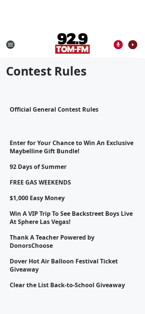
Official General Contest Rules (54, 109)
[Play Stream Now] (132, 44)
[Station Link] (72, 44)
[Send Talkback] (118, 44)
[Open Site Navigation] (10, 44)
